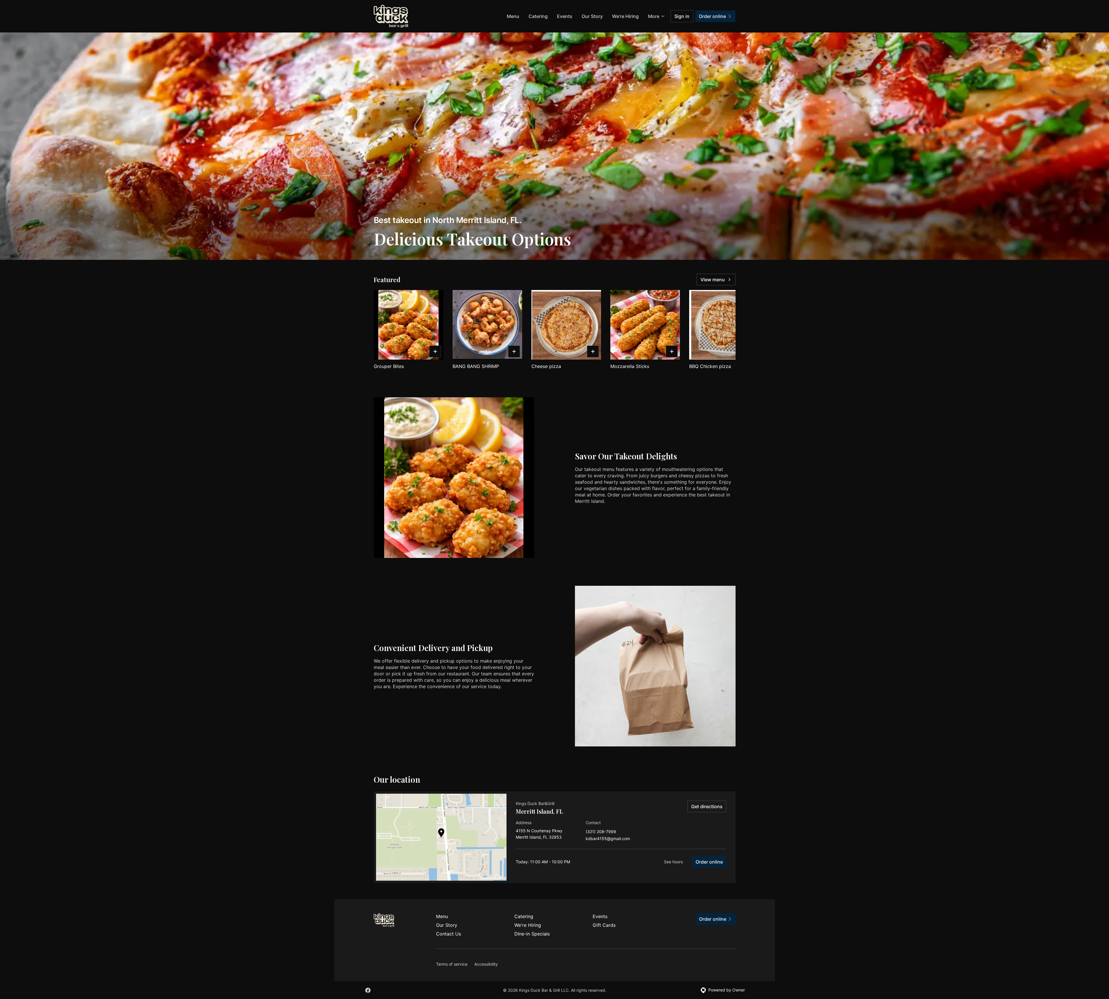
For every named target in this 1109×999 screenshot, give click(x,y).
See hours (673, 861)
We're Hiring (625, 16)
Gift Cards (604, 925)
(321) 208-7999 (601, 832)
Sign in (681, 16)
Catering (538, 16)
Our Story (592, 16)
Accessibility (486, 964)
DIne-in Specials (532, 934)
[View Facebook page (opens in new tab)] (367, 990)
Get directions (707, 806)
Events (564, 16)
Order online (709, 862)
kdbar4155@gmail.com (608, 839)
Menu (513, 16)
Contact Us (448, 934)
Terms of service (451, 964)
